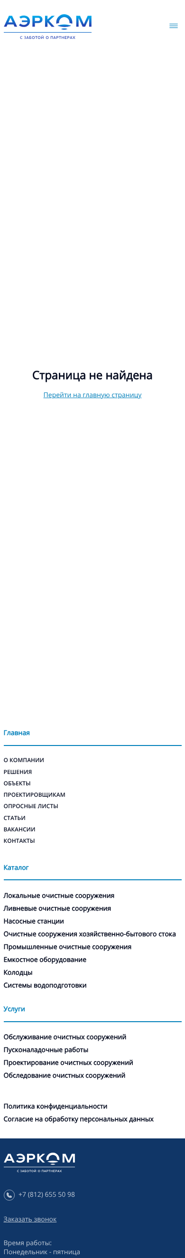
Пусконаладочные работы (46, 1049)
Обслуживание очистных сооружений (65, 1037)
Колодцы (18, 972)
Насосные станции (34, 921)
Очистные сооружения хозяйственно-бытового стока (90, 934)
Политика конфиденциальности (56, 1106)
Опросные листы (31, 806)
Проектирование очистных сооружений (68, 1062)
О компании (24, 760)
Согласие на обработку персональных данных (79, 1119)
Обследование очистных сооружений (65, 1075)
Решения (18, 772)
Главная (17, 732)
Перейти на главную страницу (93, 395)
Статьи (15, 818)
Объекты (17, 783)
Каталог (16, 867)
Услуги (14, 1009)
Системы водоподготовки (45, 985)
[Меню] (173, 26)
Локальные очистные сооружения (59, 895)
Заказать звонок (30, 1219)
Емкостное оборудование (45, 959)
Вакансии (20, 829)
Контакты (19, 841)
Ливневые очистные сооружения (57, 908)
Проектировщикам (34, 795)
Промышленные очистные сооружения (68, 946)
